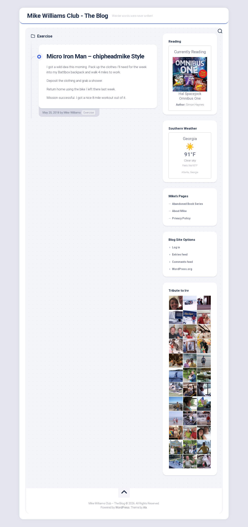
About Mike (179, 211)
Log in (176, 247)
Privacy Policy (181, 218)
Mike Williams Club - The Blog (67, 15)
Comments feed (182, 261)
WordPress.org (182, 269)
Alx (145, 507)
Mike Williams (72, 112)
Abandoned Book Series (187, 203)
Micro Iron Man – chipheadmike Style (95, 56)
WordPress (122, 507)
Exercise (89, 112)
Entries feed (180, 254)
